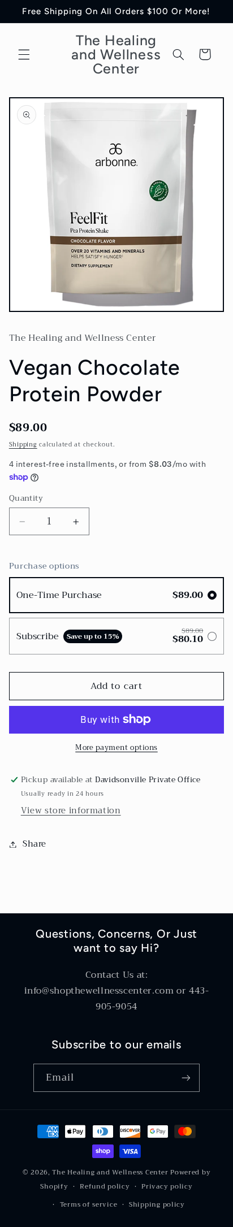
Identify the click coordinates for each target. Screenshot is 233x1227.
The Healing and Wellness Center (110, 1172)
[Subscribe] (186, 1077)
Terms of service (89, 1204)
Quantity (26, 498)
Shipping (23, 444)
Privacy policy (166, 1186)
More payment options (116, 748)
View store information (71, 810)
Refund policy (105, 1186)
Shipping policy (157, 1204)
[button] (24, 54)
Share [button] (34, 843)
